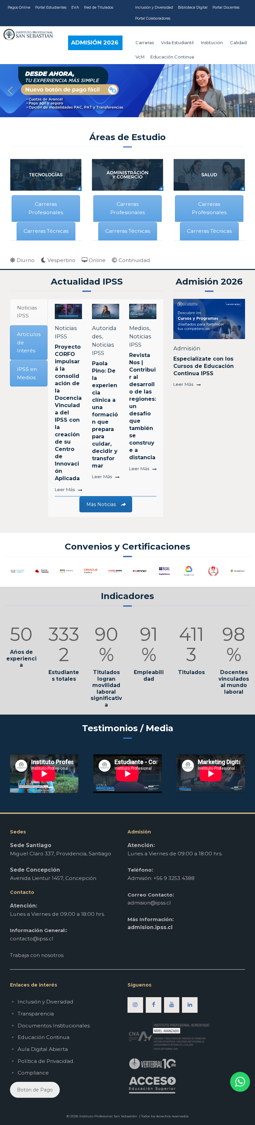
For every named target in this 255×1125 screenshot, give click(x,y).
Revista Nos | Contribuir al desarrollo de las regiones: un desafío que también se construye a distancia (142, 406)
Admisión (187, 348)
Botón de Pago (35, 1090)
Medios (139, 328)
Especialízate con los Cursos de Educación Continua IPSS (203, 366)
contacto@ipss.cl (31, 938)
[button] (127, 90)
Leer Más (65, 489)
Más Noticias (101, 504)
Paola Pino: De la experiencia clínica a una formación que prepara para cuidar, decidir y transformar (105, 414)
